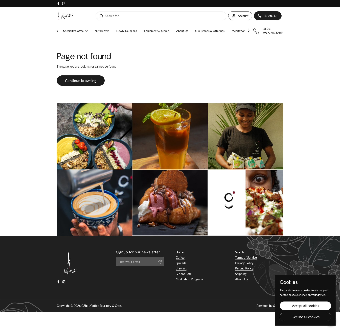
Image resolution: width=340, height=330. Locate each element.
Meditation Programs (189, 279)
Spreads (181, 263)
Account (243, 15)
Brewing (181, 268)
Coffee (180, 257)
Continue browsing (80, 80)
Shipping (240, 274)
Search (239, 252)
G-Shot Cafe (184, 274)
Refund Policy (244, 268)
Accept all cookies (305, 306)
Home (180, 252)
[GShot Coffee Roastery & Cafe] (65, 16)
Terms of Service (246, 257)
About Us (241, 279)
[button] (268, 15)
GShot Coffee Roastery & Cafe (101, 306)
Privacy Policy (244, 263)
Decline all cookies (305, 317)
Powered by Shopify (270, 306)
